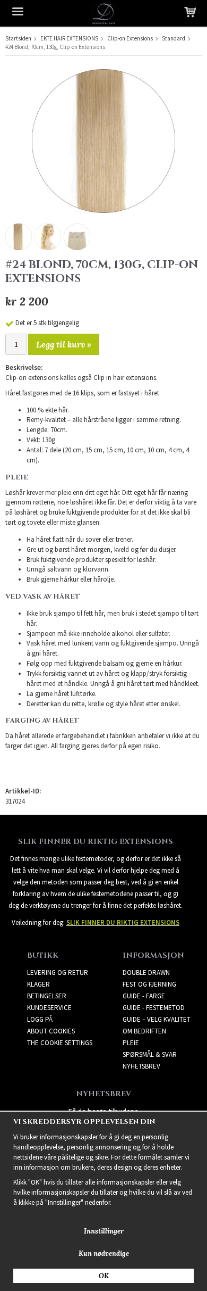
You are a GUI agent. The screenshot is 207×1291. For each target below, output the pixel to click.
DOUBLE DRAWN (146, 972)
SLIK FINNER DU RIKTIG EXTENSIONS (122, 922)
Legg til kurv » (63, 344)
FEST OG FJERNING (149, 984)
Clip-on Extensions (130, 38)
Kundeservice (49, 1007)
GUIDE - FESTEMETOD (154, 1007)
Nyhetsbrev (141, 1066)
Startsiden (18, 38)
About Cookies (51, 1031)
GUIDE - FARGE (144, 995)
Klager (38, 984)
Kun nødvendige (104, 1253)
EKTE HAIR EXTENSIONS (69, 38)
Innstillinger (104, 1231)
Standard (173, 38)
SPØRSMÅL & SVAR (150, 1054)
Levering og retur (57, 972)
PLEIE (131, 1042)
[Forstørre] (103, 140)
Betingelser (46, 995)
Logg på (40, 1019)
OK (104, 1275)
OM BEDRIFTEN (144, 1031)
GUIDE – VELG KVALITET (157, 1019)
